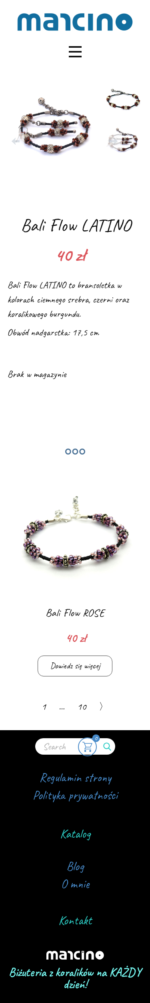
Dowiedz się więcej (75, 665)
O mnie (75, 883)
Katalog (75, 833)
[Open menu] (75, 52)
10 (81, 706)
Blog (75, 866)
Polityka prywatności (75, 795)
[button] (15, 141)
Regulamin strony (75, 777)
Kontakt (75, 920)
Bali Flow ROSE (75, 612)
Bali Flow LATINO (76, 225)
